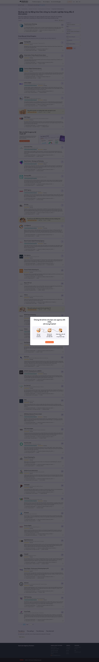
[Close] (67, 318)
